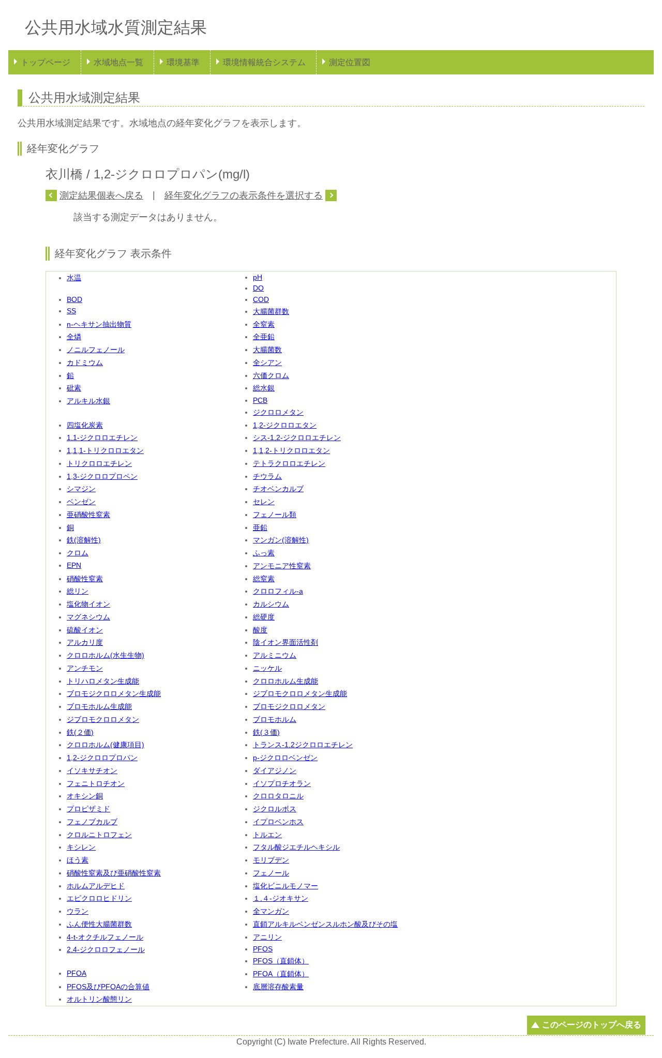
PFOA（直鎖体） (281, 974)
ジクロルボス (274, 809)
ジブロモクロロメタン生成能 (300, 693)
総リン (77, 591)
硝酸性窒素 (85, 579)
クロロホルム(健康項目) (105, 744)
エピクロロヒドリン (99, 898)
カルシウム (271, 604)
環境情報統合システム (264, 62)
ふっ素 (264, 553)
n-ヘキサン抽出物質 (99, 324)
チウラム (267, 476)
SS (71, 311)
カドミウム (85, 362)
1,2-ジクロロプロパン (102, 757)
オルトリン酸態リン (99, 999)
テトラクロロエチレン (289, 463)
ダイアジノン (274, 770)
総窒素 (264, 579)
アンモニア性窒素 (282, 566)
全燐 (74, 336)
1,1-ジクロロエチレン (102, 437)
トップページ (45, 62)
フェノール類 (274, 514)
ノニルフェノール (96, 349)
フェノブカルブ (92, 822)
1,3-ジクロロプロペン (102, 476)
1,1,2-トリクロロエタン (291, 450)
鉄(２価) (80, 732)
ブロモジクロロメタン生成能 (114, 693)
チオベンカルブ (278, 489)
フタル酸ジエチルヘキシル (296, 847)
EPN (74, 565)
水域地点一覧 (118, 62)
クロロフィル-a (278, 591)
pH (257, 277)
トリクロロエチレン (99, 463)
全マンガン (271, 911)
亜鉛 (260, 527)
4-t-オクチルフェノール (105, 937)
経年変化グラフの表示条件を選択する (243, 195)
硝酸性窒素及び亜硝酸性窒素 (114, 873)
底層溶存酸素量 (278, 987)
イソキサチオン (92, 770)
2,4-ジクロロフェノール (106, 949)
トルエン (267, 834)
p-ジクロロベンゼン (285, 757)
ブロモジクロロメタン (289, 706)
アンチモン (85, 668)
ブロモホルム (274, 719)
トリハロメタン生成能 (103, 681)
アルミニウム (274, 655)
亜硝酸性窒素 (88, 514)
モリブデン (271, 860)
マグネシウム (88, 617)
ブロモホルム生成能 (99, 706)
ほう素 (77, 860)
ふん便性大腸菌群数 (99, 924)
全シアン (267, 362)
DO (258, 288)
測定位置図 (349, 62)
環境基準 (183, 62)
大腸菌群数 (271, 311)
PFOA (76, 973)
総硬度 (264, 617)
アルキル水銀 (88, 401)
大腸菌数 (267, 349)
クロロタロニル (278, 796)
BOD (74, 299)
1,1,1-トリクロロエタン (105, 450)
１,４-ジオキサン (280, 898)
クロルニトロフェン (99, 834)
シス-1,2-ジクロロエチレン (297, 437)
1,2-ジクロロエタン (285, 425)
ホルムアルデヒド (96, 886)
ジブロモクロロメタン (103, 719)
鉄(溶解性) (84, 540)
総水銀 (264, 388)
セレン (264, 501)
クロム (77, 553)
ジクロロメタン (278, 412)
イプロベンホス (278, 822)
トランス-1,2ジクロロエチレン (303, 744)
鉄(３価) (266, 732)
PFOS (263, 949)
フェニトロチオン (96, 783)
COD (261, 299)
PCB (260, 400)
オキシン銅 (85, 796)
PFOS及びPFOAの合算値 (108, 987)
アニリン (267, 937)
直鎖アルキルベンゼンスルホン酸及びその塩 (325, 924)
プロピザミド (88, 809)
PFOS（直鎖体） (281, 961)
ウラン (77, 911)
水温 (74, 278)
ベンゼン (81, 501)
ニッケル (267, 668)
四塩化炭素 (85, 425)
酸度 (260, 630)
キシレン (81, 847)
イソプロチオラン (282, 783)
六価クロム (271, 375)
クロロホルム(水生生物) (105, 655)
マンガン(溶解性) (281, 540)
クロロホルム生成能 (285, 681)
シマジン (81, 489)
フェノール (271, 873)
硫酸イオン (85, 630)
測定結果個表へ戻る (101, 195)
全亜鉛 (264, 336)
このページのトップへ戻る (591, 1024)
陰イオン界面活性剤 (285, 642)
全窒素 (264, 324)
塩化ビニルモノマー (285, 886)
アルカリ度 (85, 642)
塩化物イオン (88, 604)
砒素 (74, 388)
